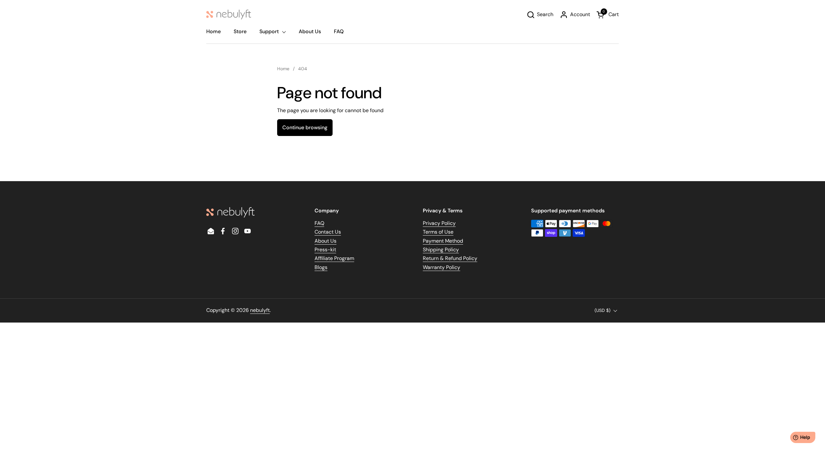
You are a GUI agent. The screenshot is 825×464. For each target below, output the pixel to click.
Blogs (321, 267)
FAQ (319, 223)
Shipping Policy (441, 249)
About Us (325, 240)
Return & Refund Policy (450, 258)
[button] (540, 15)
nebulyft (260, 310)
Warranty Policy (441, 267)
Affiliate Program (334, 258)
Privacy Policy (439, 223)
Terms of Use (438, 231)
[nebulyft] (228, 14)
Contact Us (328, 231)
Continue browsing (304, 127)
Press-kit (325, 249)
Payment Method (443, 240)
